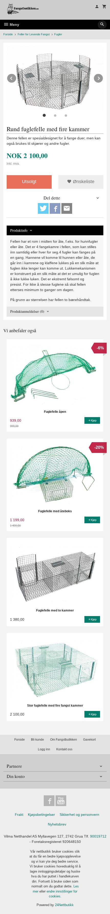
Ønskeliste (83, 181)
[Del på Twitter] (43, 208)
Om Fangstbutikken (63, 739)
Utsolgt (29, 181)
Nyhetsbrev (57, 824)
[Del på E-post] (66, 208)
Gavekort (89, 739)
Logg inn (44, 749)
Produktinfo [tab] (18, 230)
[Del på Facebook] (55, 208)
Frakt (19, 814)
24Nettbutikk (64, 905)
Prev (16, 77)
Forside (8, 34)
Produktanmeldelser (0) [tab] (27, 311)
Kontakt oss (64, 749)
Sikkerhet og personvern (79, 814)
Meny (14, 25)
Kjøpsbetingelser (41, 814)
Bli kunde (37, 739)
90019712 (98, 836)
